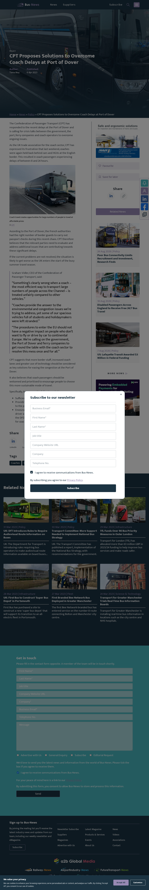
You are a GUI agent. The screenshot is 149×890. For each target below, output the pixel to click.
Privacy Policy (75, 480)
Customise (137, 882)
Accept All (121, 882)
